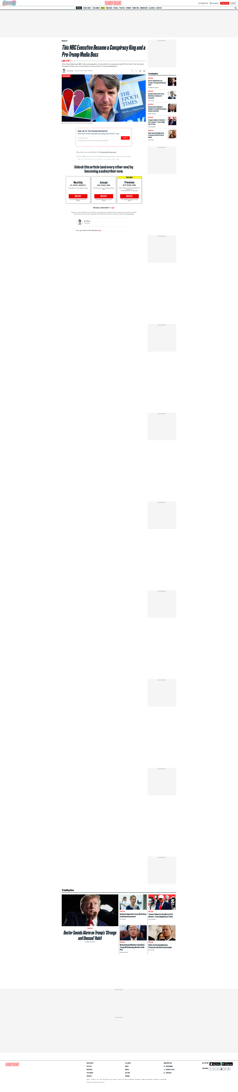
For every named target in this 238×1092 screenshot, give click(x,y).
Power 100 (135, 8)
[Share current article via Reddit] (144, 71)
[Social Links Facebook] (210, 1069)
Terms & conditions (146, 1079)
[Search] (236, 8)
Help (111, 1079)
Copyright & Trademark (160, 1079)
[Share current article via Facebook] (132, 71)
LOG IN (233, 3)
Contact (93, 1079)
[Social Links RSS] (225, 1069)
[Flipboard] (228, 1069)
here (100, 230)
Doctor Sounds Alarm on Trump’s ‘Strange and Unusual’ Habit (90, 935)
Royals (116, 8)
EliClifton (87, 223)
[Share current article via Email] (140, 71)
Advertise (106, 1079)
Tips (98, 1079)
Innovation (143, 8)
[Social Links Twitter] (214, 1069)
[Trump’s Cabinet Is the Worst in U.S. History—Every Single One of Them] (172, 124)
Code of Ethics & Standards (126, 1079)
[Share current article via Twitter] (136, 71)
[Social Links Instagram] (217, 1069)
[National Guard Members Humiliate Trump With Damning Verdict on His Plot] (172, 111)
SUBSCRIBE (224, 3)
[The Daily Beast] (113, 3)
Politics (122, 8)
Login (112, 208)
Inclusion (137, 1079)
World (127, 1069)
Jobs (101, 1079)
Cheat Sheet (87, 8)
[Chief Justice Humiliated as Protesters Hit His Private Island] (172, 138)
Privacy (115, 1079)
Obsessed (109, 8)
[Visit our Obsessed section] (15, 3)
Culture (127, 1073)
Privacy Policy (105, 140)
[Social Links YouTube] (221, 1069)
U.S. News (151, 8)
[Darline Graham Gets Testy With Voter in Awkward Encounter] (172, 98)
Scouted (159, 8)
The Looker (96, 8)
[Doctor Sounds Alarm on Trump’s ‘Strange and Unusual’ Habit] (172, 85)
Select (78, 196)
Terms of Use (97, 140)
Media (103, 8)
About (88, 1079)
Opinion (128, 8)
